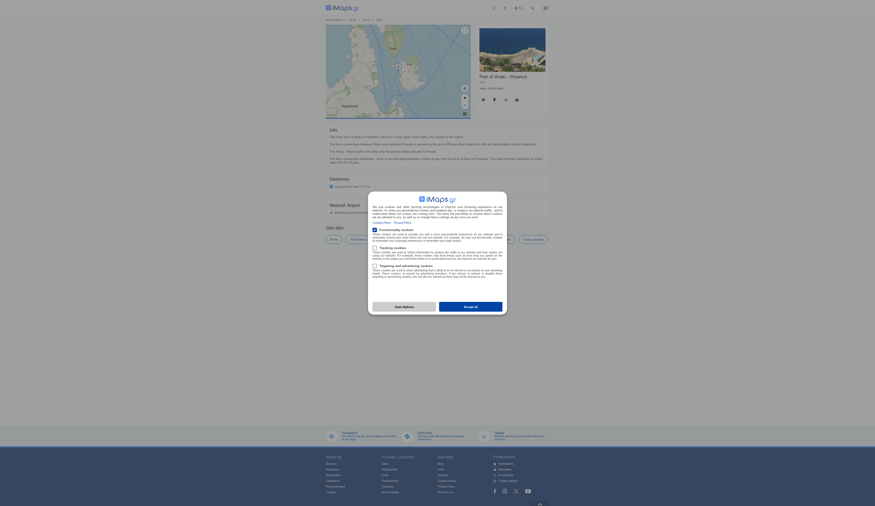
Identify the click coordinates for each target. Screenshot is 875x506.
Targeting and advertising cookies (406, 266)
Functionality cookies (396, 230)
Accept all (471, 307)
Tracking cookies (392, 248)
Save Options (404, 307)
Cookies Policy (382, 222)
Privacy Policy (402, 222)
